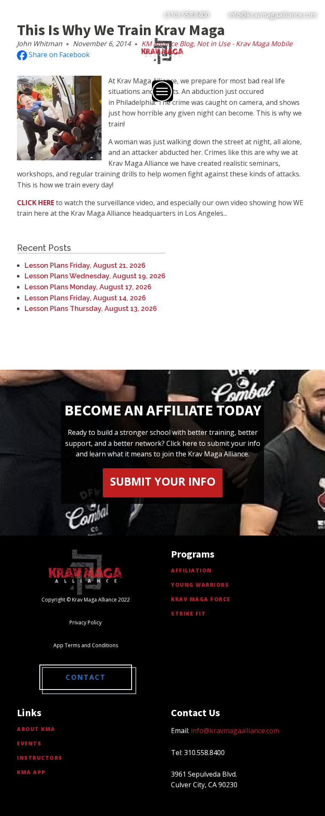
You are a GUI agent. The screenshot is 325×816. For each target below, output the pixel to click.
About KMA (36, 729)
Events (29, 743)
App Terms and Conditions (85, 645)
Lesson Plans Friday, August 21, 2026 (85, 265)
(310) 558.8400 (186, 14)
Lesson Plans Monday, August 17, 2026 (88, 287)
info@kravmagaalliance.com (272, 14)
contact (86, 677)
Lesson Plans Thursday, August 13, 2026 (91, 309)
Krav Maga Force (201, 599)
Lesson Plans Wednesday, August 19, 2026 (95, 276)
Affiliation (191, 570)
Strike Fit (188, 613)
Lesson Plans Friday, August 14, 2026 (85, 298)
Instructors (40, 757)
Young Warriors (200, 584)
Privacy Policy (85, 622)
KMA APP (31, 772)
